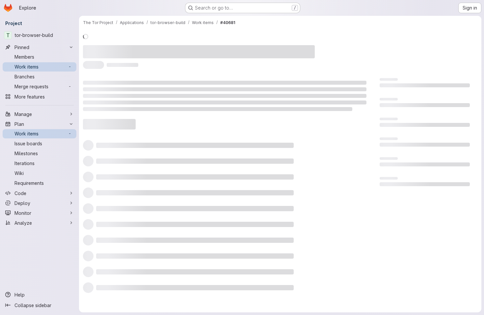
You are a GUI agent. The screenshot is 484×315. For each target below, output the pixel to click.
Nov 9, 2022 (158, 48)
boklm (187, 48)
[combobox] (312, 127)
